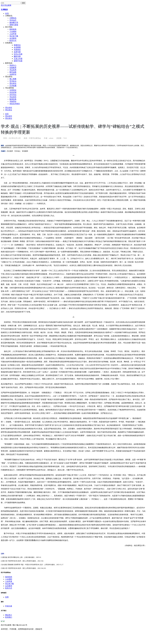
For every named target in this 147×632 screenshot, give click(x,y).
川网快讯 (12, 18)
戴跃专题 (17, 56)
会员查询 (12, 38)
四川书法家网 (6, 5)
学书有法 (12, 81)
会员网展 (17, 47)
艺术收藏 (12, 86)
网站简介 (8, 615)
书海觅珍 (12, 101)
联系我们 (8, 617)
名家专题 (17, 52)
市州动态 (12, 20)
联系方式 (12, 40)
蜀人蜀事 (12, 79)
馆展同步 (17, 45)
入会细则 (12, 31)
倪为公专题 (18, 54)
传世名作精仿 (14, 104)
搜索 (23, 3)
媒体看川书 (13, 22)
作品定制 (12, 92)
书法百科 (12, 97)
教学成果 (12, 72)
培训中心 (12, 65)
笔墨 (7, 597)
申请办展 (8, 606)
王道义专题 (18, 58)
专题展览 (17, 49)
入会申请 (12, 34)
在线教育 (12, 68)
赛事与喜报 (13, 25)
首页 (7, 13)
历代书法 (12, 95)
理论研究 (8, 108)
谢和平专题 (18, 61)
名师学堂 (12, 74)
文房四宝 (12, 90)
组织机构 (12, 29)
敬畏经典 (12, 99)
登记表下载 (13, 36)
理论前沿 (12, 83)
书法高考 (12, 70)
